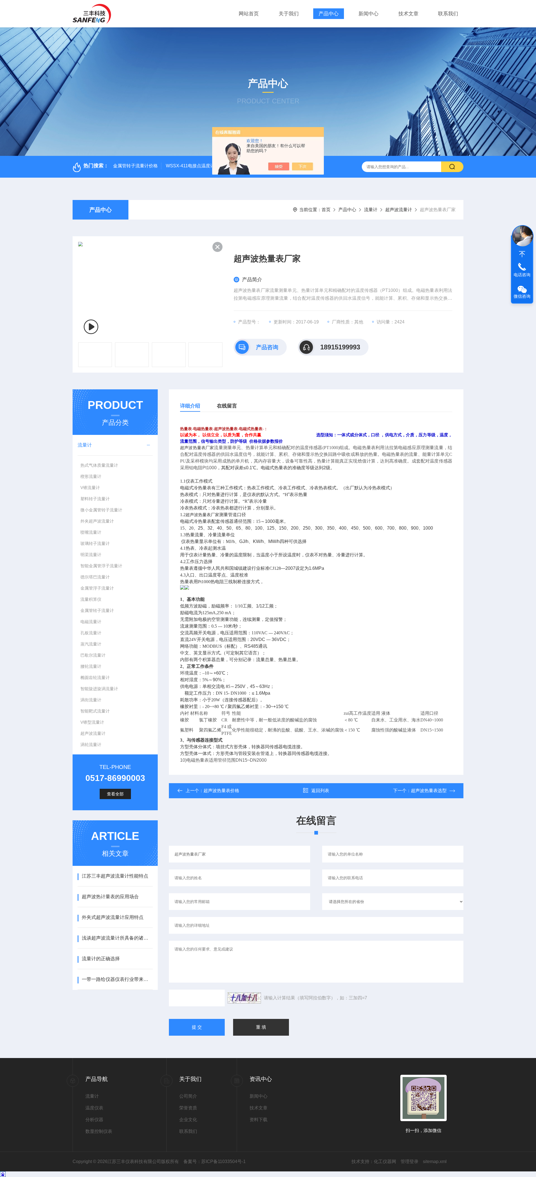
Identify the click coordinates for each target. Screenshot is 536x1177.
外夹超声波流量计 (97, 521)
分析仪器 (94, 1119)
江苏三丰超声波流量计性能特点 (115, 876)
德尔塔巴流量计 (95, 577)
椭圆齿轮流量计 (95, 677)
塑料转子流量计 (95, 498)
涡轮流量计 (90, 744)
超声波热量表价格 (221, 790)
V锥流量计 (90, 487)
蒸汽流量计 (90, 644)
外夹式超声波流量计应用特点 (112, 917)
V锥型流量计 (92, 722)
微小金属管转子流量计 (101, 510)
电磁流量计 (90, 621)
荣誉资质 (188, 1107)
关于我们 (289, 13)
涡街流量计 (90, 699)
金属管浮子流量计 (97, 588)
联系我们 (448, 13)
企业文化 (188, 1119)
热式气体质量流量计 (99, 465)
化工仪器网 (385, 1161)
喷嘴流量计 (90, 532)
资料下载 (258, 1119)
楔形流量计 (90, 476)
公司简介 (188, 1096)
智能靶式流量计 (95, 711)
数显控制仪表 (98, 1131)
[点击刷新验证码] (244, 998)
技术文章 (408, 13)
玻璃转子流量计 (95, 543)
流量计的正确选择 (101, 958)
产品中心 (329, 13)
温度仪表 (94, 1107)
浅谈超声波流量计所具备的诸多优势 (117, 938)
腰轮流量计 (90, 666)
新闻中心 (368, 13)
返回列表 (320, 790)
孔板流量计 (90, 632)
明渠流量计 (90, 554)
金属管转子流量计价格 (135, 165)
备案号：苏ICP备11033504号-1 (214, 1161)
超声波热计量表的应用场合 (110, 896)
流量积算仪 (90, 599)
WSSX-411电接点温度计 (190, 165)
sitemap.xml (435, 1161)
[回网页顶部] (522, 254)
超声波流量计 (398, 209)
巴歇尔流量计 (93, 655)
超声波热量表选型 (429, 790)
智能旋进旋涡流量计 (99, 688)
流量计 (370, 209)
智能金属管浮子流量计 (101, 565)
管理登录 (409, 1161)
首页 (326, 209)
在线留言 (227, 406)
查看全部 (115, 794)
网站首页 (249, 13)
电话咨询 (522, 274)
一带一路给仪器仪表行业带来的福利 (117, 979)
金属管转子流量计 (97, 610)
